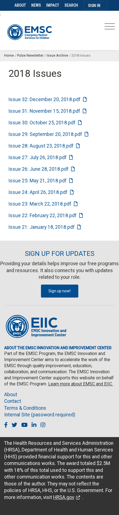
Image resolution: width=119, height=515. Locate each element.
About (20, 5)
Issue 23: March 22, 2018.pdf (39, 204)
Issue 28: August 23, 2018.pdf (41, 146)
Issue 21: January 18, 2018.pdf (41, 227)
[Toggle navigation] (109, 28)
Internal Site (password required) (39, 414)
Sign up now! (59, 291)
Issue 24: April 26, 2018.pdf (38, 192)
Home (9, 55)
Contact (12, 401)
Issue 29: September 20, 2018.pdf (45, 134)
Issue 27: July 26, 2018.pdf (37, 157)
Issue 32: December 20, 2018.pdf (44, 99)
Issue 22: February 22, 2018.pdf (42, 215)
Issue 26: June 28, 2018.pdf (38, 169)
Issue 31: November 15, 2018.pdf (44, 111)
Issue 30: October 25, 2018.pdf (42, 122)
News (36, 5)
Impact (52, 5)
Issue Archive (57, 55)
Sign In (94, 5)
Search (71, 5)
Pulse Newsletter (30, 55)
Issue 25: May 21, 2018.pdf (37, 180)
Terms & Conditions (25, 408)
